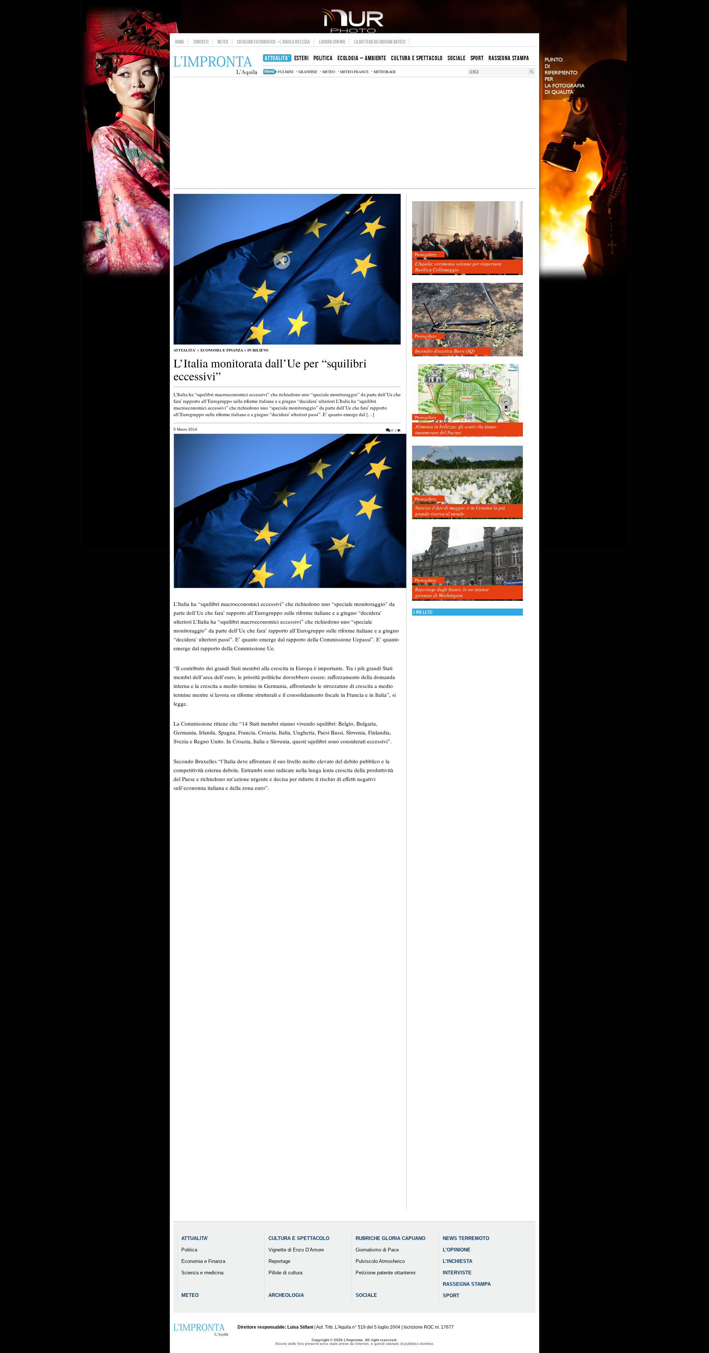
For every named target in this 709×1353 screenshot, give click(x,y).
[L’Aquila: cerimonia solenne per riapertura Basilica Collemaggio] (467, 238)
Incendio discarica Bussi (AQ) (445, 351)
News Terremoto (466, 1238)
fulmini (285, 71)
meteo (328, 71)
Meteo (223, 42)
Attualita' (185, 350)
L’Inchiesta (457, 1261)
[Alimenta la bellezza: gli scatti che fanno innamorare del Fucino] (467, 401)
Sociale (366, 1295)
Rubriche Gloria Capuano (390, 1238)
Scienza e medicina (202, 1272)
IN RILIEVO (257, 350)
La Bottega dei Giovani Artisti (379, 42)
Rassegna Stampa (467, 1284)
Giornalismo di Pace (377, 1250)
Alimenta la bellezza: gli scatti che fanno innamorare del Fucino (456, 429)
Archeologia (286, 1295)
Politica (189, 1250)
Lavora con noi (332, 42)
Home (179, 42)
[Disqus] (287, 928)
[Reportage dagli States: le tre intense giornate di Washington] (467, 564)
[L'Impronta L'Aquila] (215, 66)
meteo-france (354, 71)
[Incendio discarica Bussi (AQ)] (467, 320)
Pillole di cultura (285, 1272)
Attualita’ (194, 1238)
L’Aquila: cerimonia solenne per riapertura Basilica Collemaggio (458, 267)
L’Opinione (456, 1250)
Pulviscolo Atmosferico (380, 1261)
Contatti (201, 42)
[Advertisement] (354, 132)
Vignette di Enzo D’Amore (296, 1250)
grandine (307, 71)
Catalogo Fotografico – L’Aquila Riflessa (273, 42)
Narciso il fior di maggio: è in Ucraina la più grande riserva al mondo (460, 511)
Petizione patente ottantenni (385, 1272)
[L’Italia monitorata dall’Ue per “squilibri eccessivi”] (287, 343)
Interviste (457, 1272)
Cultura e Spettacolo (298, 1238)
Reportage (279, 1261)
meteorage (385, 71)
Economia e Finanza (222, 350)
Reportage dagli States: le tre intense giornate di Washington (452, 592)
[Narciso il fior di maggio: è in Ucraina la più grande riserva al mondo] (467, 483)
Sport (451, 1295)
